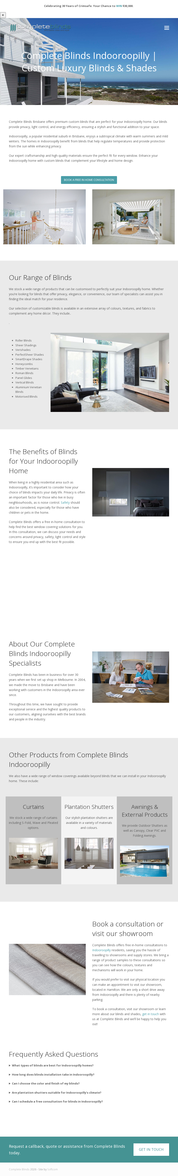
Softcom (52, 1169)
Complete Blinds (19, 1169)
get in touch (150, 1014)
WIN (119, 6)
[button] (166, 28)
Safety (65, 502)
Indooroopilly (101, 950)
